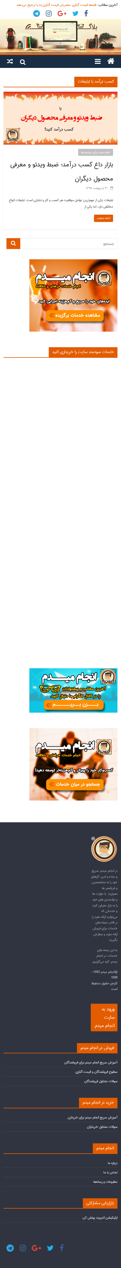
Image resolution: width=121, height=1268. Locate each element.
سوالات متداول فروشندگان (100, 1081)
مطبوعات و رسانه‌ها (105, 1182)
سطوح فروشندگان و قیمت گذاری (96, 1072)
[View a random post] (10, 61)
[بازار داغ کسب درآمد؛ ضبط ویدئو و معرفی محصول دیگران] (60, 94)
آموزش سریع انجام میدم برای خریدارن (92, 1117)
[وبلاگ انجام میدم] (60, 36)
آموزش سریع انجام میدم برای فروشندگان (90, 1062)
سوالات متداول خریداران (102, 1127)
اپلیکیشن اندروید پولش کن (100, 1217)
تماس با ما (110, 1172)
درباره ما (112, 1163)
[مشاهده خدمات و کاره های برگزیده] (73, 262)
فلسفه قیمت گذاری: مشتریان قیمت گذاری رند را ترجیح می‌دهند (56, 5)
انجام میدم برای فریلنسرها (95, 152)
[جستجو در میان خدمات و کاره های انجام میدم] (73, 731)
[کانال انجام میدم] (73, 671)
